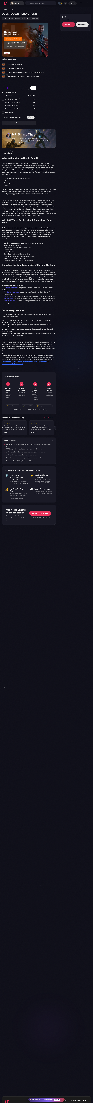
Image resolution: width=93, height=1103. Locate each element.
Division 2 (5, 10)
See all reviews (49, 418)
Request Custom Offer (40, 513)
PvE (12, 10)
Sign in (73, 3)
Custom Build (8, 296)
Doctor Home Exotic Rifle (20, 102)
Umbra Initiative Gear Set (20, 109)
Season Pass (8, 298)
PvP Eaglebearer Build (11, 292)
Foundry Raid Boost (10, 288)
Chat (32, 117)
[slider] (7, 88)
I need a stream (20, 112)
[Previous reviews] (2, 428)
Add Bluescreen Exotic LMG (20, 99)
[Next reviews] (55, 428)
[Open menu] (87, 3)
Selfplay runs (20, 96)
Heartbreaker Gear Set (20, 105)
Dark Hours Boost (10, 301)
